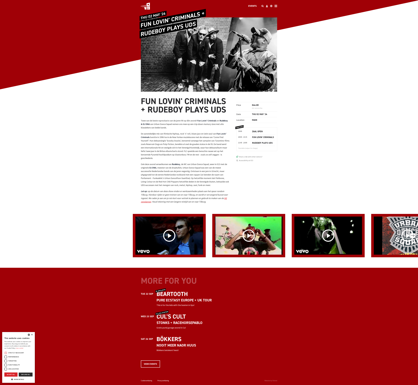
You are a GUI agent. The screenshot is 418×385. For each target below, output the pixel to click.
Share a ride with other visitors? (250, 157)
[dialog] (18, 357)
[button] (18, 379)
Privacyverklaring (163, 381)
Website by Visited (271, 381)
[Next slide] (412, 235)
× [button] (32, 335)
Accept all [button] (11, 374)
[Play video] (169, 235)
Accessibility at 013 (246, 160)
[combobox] (29, 335)
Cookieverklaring (146, 381)
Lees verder (20, 348)
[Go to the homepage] (149, 6)
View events (150, 364)
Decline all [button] (25, 374)
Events (252, 6)
